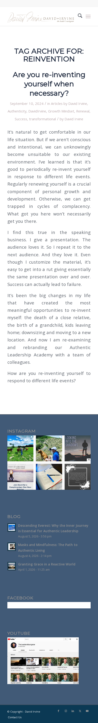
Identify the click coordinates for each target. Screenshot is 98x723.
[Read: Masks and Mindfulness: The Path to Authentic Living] (11, 546)
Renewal (82, 111)
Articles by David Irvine (69, 103)
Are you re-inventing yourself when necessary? (49, 84)
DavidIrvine (37, 111)
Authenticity (17, 111)
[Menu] (88, 16)
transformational (42, 119)
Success (21, 119)
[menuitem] (77, 16)
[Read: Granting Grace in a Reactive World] (11, 566)
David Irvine (73, 119)
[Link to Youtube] (87, 710)
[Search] (77, 16)
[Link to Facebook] (58, 710)
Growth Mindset (61, 111)
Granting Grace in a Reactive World (46, 564)
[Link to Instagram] (65, 710)
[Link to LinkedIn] (72, 710)
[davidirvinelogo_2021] (40, 16)
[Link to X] (79, 710)
